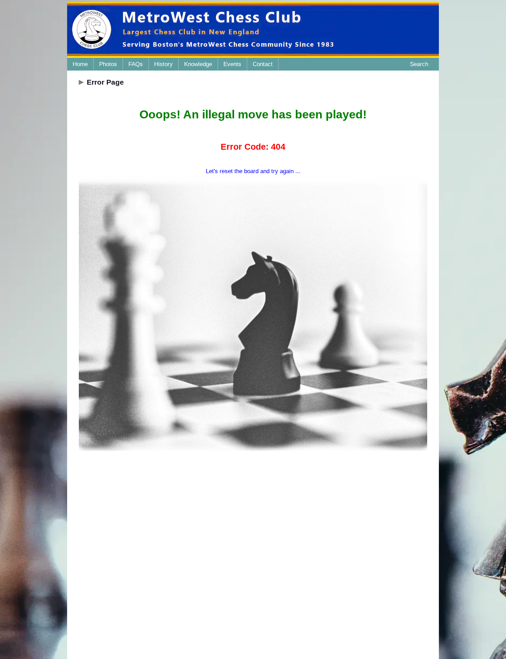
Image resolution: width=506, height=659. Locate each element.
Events (232, 64)
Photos (108, 64)
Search (419, 64)
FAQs (135, 64)
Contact (263, 64)
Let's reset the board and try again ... (253, 171)
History (163, 64)
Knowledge (198, 64)
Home (80, 64)
